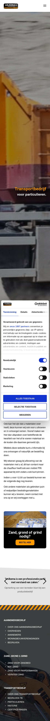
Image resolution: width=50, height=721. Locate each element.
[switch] (43, 369)
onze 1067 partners (20, 326)
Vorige (6, 581)
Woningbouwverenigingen (23, 638)
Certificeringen (17, 709)
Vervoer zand (16, 674)
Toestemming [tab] (9, 312)
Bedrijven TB (15, 697)
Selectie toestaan (25, 406)
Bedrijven (13, 642)
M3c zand (13, 666)
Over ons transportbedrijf (24, 693)
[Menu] (44, 5)
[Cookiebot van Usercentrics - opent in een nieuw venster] (35, 304)
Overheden (14, 630)
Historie (12, 705)
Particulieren (16, 701)
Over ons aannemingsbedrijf (25, 626)
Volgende (44, 581)
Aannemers (14, 634)
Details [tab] (24, 312)
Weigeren (25, 415)
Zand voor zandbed (19, 662)
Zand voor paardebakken (23, 670)
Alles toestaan (25, 398)
